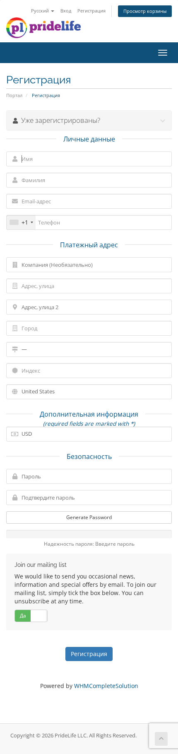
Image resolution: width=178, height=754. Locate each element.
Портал (14, 95)
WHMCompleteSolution (106, 686)
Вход (65, 10)
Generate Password (89, 517)
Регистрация (91, 10)
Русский (40, 10)
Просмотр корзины (144, 11)
